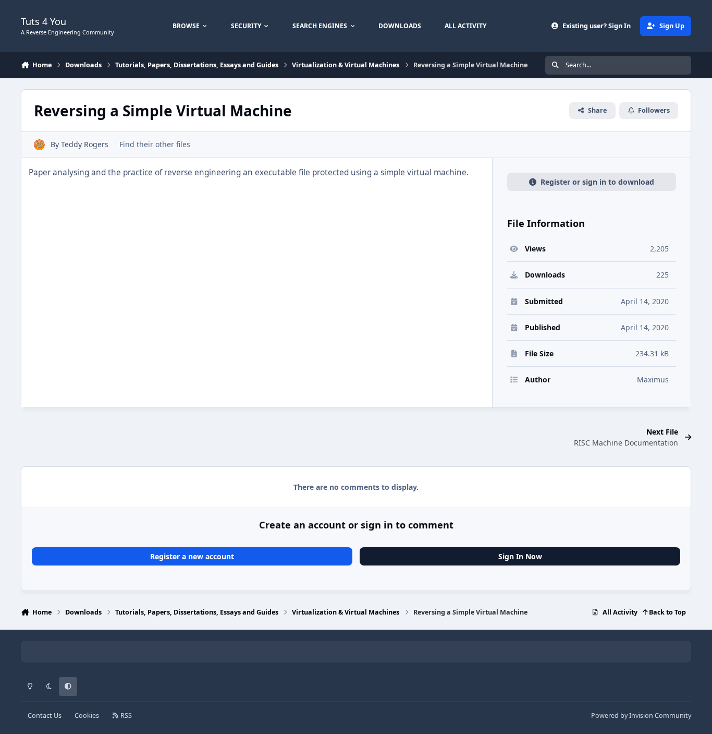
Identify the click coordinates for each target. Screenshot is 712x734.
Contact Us (45, 715)
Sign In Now (520, 556)
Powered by (641, 715)
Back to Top (666, 612)
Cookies (87, 715)
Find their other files (154, 144)
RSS (125, 715)
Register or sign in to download (597, 182)
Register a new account (192, 556)
